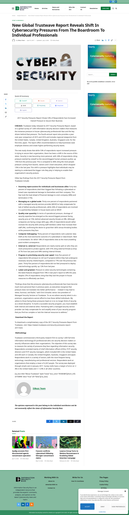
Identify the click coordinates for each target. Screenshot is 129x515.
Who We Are (72, 8)
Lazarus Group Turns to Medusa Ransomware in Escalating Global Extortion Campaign (69, 454)
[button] (125, 491)
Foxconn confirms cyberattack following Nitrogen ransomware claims (45, 454)
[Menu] (13, 8)
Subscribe (105, 8)
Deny (102, 507)
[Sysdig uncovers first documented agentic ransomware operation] (22, 442)
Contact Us (83, 8)
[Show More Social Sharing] (115, 40)
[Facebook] (6, 99)
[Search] (116, 8)
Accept (87, 507)
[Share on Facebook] (108, 40)
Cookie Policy (102, 512)
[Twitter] (6, 104)
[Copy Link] (111, 40)
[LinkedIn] (6, 108)
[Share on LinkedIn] (102, 40)
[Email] (6, 112)
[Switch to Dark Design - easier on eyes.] (113, 8)
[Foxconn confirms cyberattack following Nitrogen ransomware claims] (46, 442)
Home (37, 8)
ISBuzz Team (21, 40)
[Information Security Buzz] (23, 8)
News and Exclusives (55, 8)
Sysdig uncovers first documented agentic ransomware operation (21, 453)
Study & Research (21, 15)
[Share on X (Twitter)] (105, 40)
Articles (44, 8)
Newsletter (94, 8)
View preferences (118, 507)
